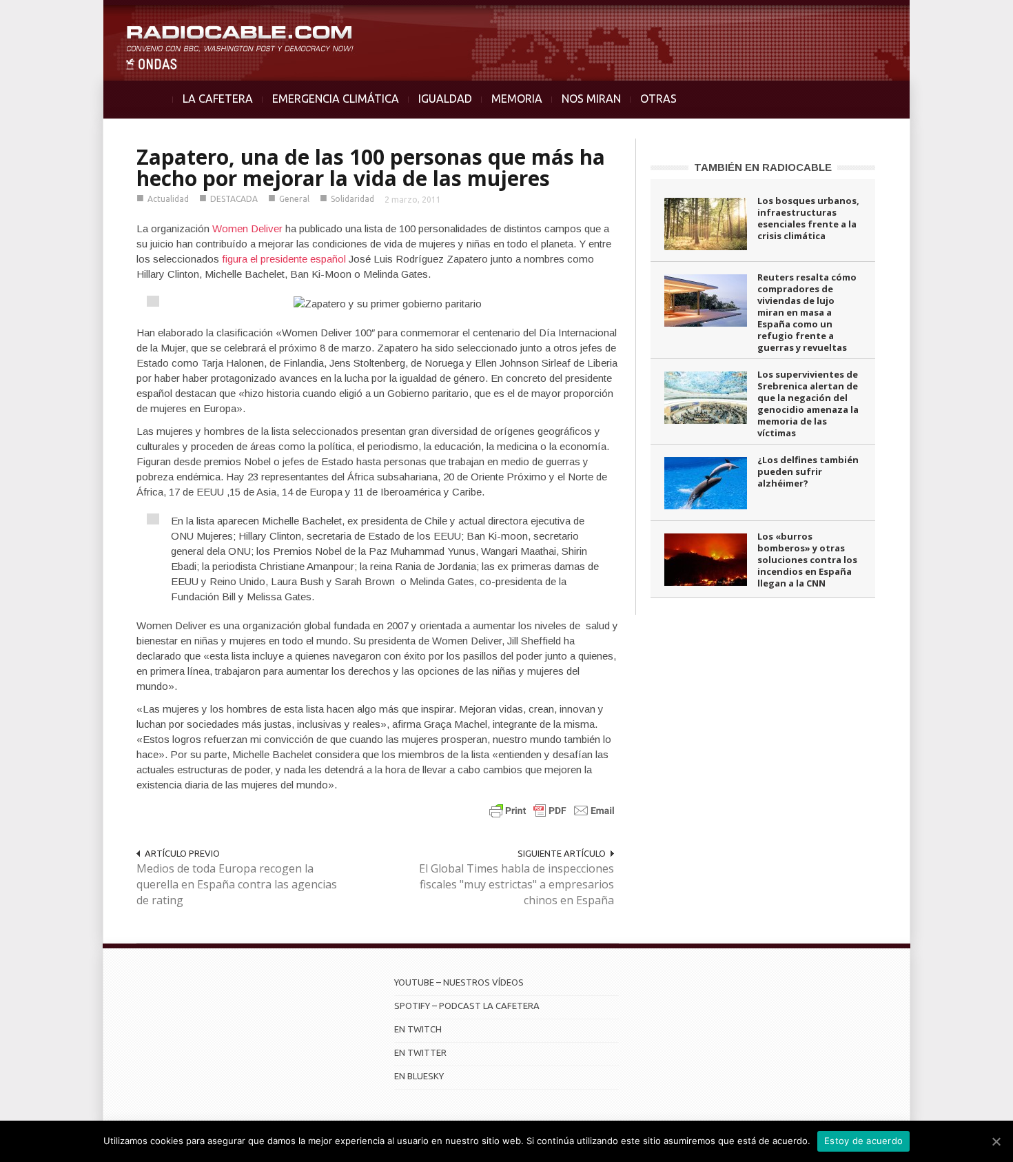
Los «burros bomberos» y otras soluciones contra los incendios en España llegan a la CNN (807, 559)
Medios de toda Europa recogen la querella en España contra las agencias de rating (236, 884)
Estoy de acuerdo (863, 1140)
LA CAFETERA (218, 98)
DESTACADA (234, 198)
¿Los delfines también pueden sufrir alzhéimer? (808, 471)
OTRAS (658, 98)
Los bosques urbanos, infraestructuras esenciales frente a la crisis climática (808, 218)
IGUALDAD (445, 98)
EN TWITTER (420, 1052)
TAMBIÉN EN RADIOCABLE (763, 167)
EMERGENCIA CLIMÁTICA (335, 98)
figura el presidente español (284, 259)
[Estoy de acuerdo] (996, 1141)
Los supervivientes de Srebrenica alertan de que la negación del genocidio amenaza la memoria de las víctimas (808, 403)
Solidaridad (352, 198)
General (294, 198)
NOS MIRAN (591, 98)
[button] (966, 18)
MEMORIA (516, 98)
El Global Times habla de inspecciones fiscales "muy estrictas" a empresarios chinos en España (516, 884)
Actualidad (168, 198)
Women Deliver (247, 228)
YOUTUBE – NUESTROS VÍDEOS (459, 982)
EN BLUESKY (419, 1076)
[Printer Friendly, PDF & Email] (552, 810)
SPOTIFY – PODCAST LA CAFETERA (467, 1005)
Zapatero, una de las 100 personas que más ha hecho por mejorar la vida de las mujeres (370, 167)
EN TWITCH (418, 1029)
